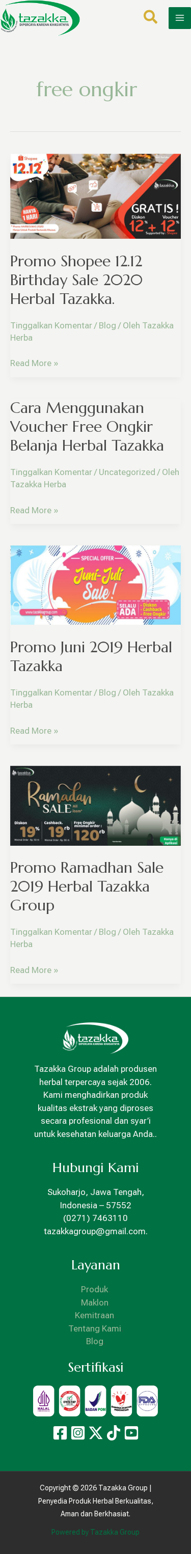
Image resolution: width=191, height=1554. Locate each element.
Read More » (34, 362)
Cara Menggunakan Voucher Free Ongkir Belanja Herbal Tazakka (87, 426)
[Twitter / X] (95, 1432)
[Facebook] (60, 1432)
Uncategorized (127, 472)
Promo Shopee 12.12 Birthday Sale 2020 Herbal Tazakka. (76, 280)
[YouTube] (131, 1432)
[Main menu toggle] (180, 18)
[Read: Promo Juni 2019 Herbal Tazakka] (95, 584)
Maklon (94, 1302)
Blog (107, 325)
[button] (151, 19)
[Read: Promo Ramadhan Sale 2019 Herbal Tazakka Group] (95, 805)
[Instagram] (78, 1432)
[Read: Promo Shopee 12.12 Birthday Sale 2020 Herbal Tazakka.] (95, 195)
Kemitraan (94, 1315)
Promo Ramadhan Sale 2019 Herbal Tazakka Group (86, 886)
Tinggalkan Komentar (51, 325)
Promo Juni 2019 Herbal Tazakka (91, 656)
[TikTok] (113, 1432)
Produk (94, 1289)
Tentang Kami (94, 1328)
